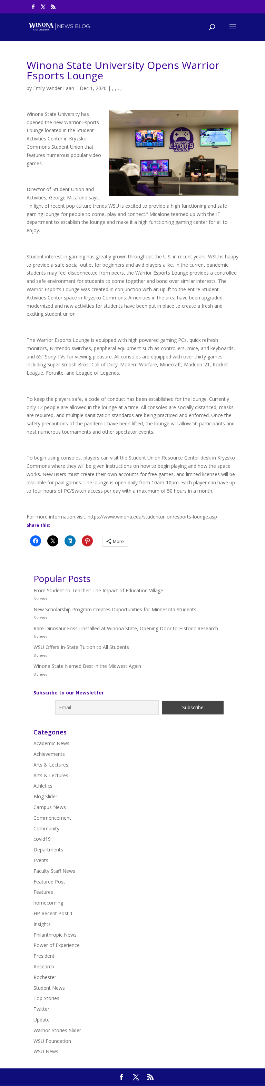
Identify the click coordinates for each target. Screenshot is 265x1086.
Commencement (52, 817)
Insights (42, 924)
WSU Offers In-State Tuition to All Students (81, 647)
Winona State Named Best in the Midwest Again (87, 666)
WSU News (45, 1051)
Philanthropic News (55, 934)
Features (43, 892)
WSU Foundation (52, 1041)
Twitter (41, 1009)
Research (43, 966)
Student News (49, 988)
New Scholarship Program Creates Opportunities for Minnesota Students (114, 609)
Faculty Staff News (54, 871)
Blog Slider (45, 796)
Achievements (49, 754)
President (44, 955)
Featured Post (49, 881)
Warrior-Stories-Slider (57, 1030)
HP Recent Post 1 (53, 913)
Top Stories (46, 998)
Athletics (42, 785)
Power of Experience (56, 945)
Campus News (49, 807)
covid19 (42, 839)
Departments (48, 849)
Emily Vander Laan (53, 88)
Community (46, 828)
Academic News (51, 743)
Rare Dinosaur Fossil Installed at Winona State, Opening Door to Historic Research (125, 628)
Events (40, 860)
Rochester (44, 977)
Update (41, 1019)
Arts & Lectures (50, 764)
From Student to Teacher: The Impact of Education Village (98, 590)
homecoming (48, 902)
